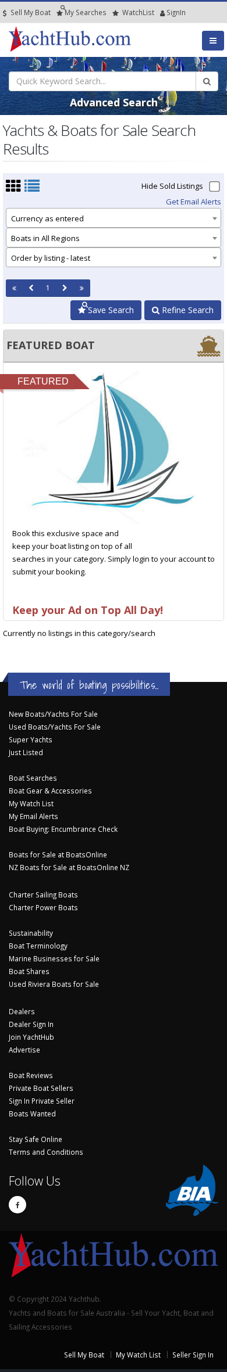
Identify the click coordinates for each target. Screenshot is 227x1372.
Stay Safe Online (35, 1139)
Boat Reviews (31, 1075)
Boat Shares (29, 971)
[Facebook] (17, 1204)
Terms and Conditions (46, 1151)
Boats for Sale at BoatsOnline (58, 854)
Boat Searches (33, 777)
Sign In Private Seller (42, 1100)
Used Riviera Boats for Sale (54, 984)
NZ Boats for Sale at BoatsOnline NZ (69, 867)
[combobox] (113, 218)
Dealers (22, 1011)
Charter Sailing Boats (43, 894)
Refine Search (186, 309)
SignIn (161, 12)
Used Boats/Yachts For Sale (55, 726)
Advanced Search (114, 102)
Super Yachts (30, 739)
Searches (86, 12)
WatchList (138, 12)
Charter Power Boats (43, 907)
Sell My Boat (30, 12)
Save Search (110, 309)
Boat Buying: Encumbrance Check (63, 829)
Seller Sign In (193, 1354)
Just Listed (26, 752)
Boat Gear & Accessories (50, 790)
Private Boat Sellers (41, 1088)
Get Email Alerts (193, 201)
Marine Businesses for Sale (54, 958)
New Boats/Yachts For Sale (53, 714)
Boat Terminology (38, 945)
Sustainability (31, 933)
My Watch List (31, 803)
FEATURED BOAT (50, 345)
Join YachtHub (31, 1036)
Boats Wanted (32, 1113)
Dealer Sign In (31, 1024)
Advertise (24, 1049)
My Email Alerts (33, 816)
